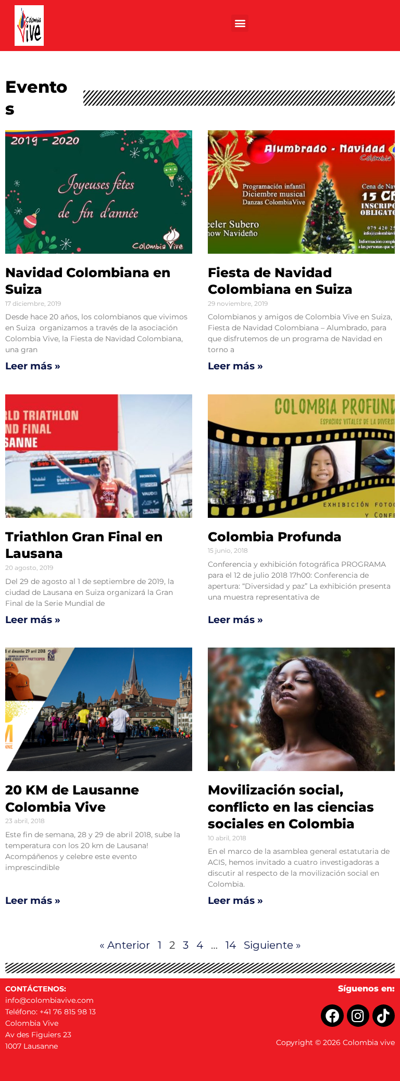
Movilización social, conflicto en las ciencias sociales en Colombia (291, 806)
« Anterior (124, 945)
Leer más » (32, 366)
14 (231, 945)
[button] (239, 23)
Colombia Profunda (275, 536)
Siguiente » (272, 945)
